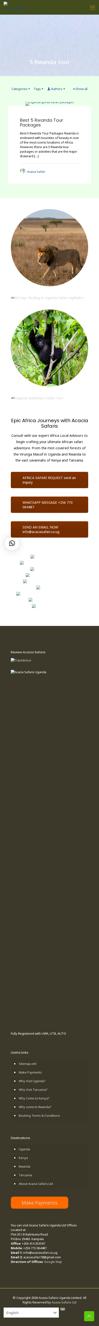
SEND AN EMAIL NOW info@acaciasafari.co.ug (41, 529)
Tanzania (25, 1175)
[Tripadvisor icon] (62, 1309)
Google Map (53, 1262)
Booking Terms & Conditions (39, 1115)
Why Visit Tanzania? (33, 1089)
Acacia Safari (36, 171)
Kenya (23, 1158)
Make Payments (30, 1072)
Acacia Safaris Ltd (64, 1302)
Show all (81, 89)
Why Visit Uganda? (32, 1081)
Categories (19, 89)
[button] (12, 543)
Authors (56, 89)
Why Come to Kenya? (34, 1098)
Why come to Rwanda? (35, 1107)
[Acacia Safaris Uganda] (15, 7)
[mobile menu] (92, 7)
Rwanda (24, 1166)
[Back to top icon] (89, 1316)
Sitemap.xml (27, 1064)
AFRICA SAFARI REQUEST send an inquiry (49, 480)
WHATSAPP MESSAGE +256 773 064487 (48, 504)
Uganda (24, 1149)
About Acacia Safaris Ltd (36, 1184)
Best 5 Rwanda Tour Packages (41, 122)
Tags (37, 89)
